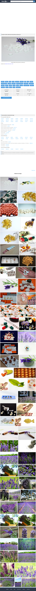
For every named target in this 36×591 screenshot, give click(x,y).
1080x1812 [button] (12, 138)
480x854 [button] (12, 137)
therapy (9, 83)
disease (31, 81)
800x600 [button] (16, 121)
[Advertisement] (18, 10)
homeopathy (31, 83)
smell (14, 87)
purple (10, 85)
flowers (21, 85)
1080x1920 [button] (7, 137)
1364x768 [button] (21, 121)
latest (11, 589)
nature (14, 85)
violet (17, 85)
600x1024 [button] (26, 137)
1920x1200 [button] (2, 121)
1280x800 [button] (21, 118)
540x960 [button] (21, 137)
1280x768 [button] (7, 121)
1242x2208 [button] (7, 132)
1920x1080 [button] (7, 118)
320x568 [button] (31, 138)
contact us (28, 589)
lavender (3, 85)
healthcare (13, 83)
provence (3, 87)
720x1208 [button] (21, 138)
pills (10, 81)
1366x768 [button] (2, 118)
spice (10, 87)
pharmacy (21, 81)
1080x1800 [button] (16, 138)
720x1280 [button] (2, 137)
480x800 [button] (16, 137)
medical (3, 81)
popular (7, 589)
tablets (7, 81)
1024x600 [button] (12, 121)
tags (14, 589)
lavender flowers (26, 85)
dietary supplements (19, 83)
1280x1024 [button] (31, 118)
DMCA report (33, 170)
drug (13, 81)
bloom (7, 87)
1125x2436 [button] (8, 131)
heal (27, 81)
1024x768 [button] (26, 118)
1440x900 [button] (12, 118)
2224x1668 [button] (7, 144)
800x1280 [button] (31, 137)
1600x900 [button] (16, 118)
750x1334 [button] (14, 128)
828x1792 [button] (5, 134)
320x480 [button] (13, 124)
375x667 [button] (26, 138)
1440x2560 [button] (2, 138)
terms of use (19, 589)
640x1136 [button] (15, 127)
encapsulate (26, 83)
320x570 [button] (26, 121)
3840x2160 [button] (31, 121)
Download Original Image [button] (6, 97)
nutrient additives (4, 83)
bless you (17, 81)
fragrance (32, 85)
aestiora (24, 589)
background (18, 87)
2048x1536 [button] (31, 143)
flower (7, 85)
